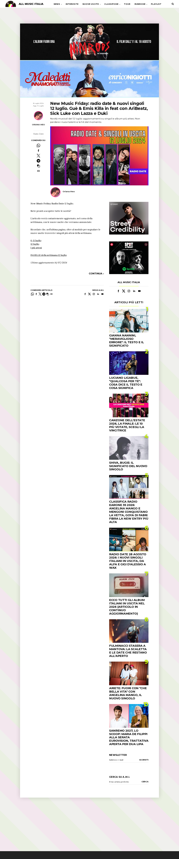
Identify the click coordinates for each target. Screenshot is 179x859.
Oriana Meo (38, 124)
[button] (38, 166)
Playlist (156, 4)
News (57, 4)
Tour (127, 4)
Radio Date (38, 134)
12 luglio (35, 244)
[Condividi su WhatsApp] (38, 145)
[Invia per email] (38, 171)
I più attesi (36, 247)
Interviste (72, 4)
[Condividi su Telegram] (38, 161)
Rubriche (140, 4)
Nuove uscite (91, 4)
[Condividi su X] (38, 155)
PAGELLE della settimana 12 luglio (49, 255)
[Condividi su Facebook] (38, 150)
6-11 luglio (36, 240)
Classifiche (111, 4)
